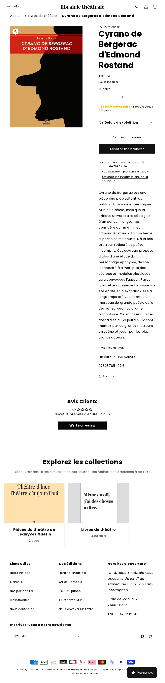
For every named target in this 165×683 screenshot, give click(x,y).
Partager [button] (109, 376)
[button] (8, 6)
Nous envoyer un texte (76, 609)
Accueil (16, 15)
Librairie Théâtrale (72, 573)
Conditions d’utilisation (84, 673)
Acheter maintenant (127, 149)
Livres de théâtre (42, 15)
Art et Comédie (70, 582)
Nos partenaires (22, 591)
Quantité (104, 89)
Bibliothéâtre (19, 600)
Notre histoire (20, 573)
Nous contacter (22, 609)
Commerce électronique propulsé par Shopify (79, 669)
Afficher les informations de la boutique (125, 179)
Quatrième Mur (70, 600)
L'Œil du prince (70, 591)
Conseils (16, 582)
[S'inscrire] (77, 636)
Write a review (82, 425)
